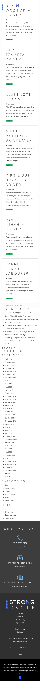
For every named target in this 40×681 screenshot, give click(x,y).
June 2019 (8, 477)
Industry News (10, 494)
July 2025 (8, 381)
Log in (7, 509)
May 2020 (8, 452)
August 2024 (9, 405)
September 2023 (11, 421)
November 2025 (10, 371)
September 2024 (11, 402)
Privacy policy (20, 620)
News (7, 497)
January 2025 (9, 393)
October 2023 (10, 418)
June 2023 (8, 427)
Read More (9, 39)
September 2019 (10, 470)
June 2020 (8, 449)
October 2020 (10, 436)
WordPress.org (10, 518)
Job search (20, 613)
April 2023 (8, 430)
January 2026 (9, 365)
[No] (37, 671)
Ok (20, 677)
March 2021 (9, 433)
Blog (6, 485)
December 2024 (10, 396)
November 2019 (10, 464)
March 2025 (9, 390)
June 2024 (8, 408)
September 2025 (10, 377)
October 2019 (9, 467)
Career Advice (10, 488)
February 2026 (10, 362)
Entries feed (9, 512)
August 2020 (9, 443)
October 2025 (10, 374)
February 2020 (10, 455)
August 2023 (9, 424)
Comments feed (10, 515)
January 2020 (9, 458)
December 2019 (10, 461)
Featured (8, 491)
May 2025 (8, 387)
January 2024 (9, 412)
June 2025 (8, 384)
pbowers (11, 20)
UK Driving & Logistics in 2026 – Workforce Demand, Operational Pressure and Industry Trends (20, 341)
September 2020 (11, 439)
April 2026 (8, 359)
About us (20, 616)
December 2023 (10, 415)
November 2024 (10, 399)
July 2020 (8, 446)
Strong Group (9, 500)
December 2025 (10, 368)
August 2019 (9, 474)
